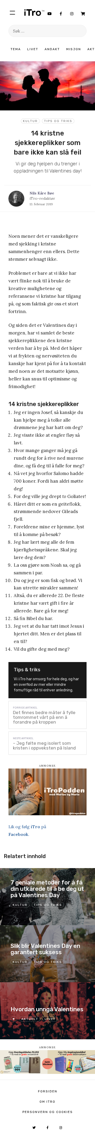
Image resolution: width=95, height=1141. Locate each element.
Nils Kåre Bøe (42, 193)
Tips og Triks (58, 121)
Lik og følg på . (27, 830)
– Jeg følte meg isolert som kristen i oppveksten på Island (44, 746)
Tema (16, 49)
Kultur (30, 121)
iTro (34, 12)
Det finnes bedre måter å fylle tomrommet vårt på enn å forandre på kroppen (44, 717)
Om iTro (47, 1101)
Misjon (73, 49)
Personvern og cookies (47, 1112)
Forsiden (47, 1091)
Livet (32, 49)
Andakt (52, 49)
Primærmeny (12, 12)
